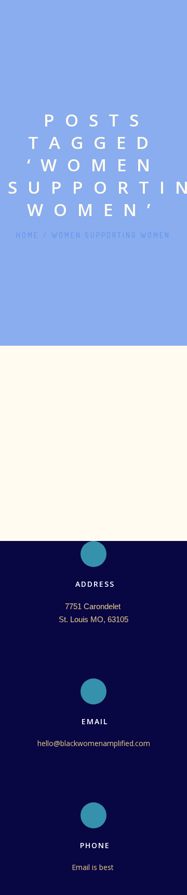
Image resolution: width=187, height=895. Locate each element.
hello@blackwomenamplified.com (93, 743)
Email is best (94, 867)
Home (27, 235)
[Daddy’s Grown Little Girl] (93, 373)
